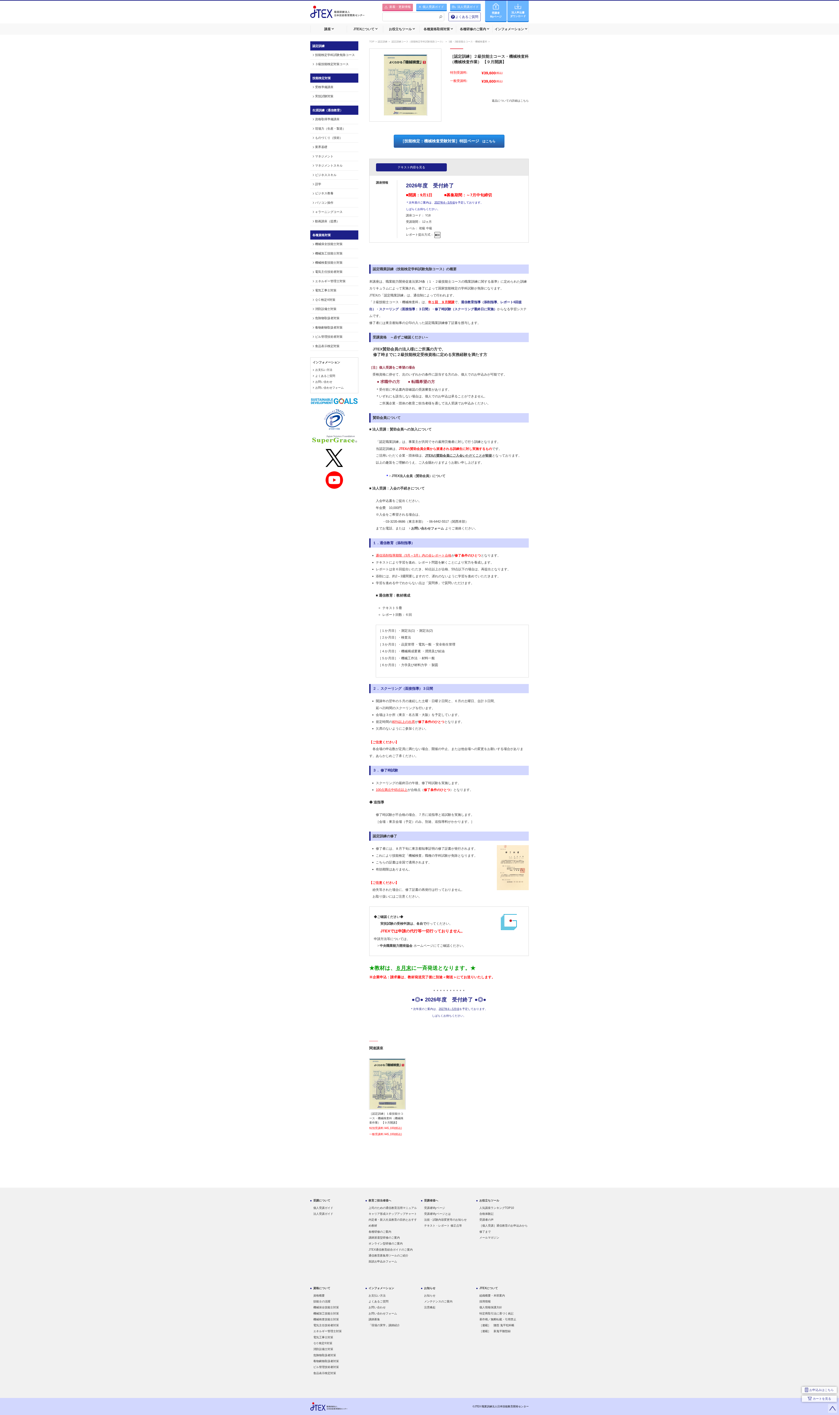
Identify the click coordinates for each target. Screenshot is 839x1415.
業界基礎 (321, 147)
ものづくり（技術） (329, 137)
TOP (371, 41)
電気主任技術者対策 (329, 271)
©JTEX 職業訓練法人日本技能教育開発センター (501, 1406)
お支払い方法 (323, 369)
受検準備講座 (324, 87)
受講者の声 (486, 1219)
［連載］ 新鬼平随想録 (495, 1331)
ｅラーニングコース (329, 212)
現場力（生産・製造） (330, 128)
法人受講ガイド (323, 1213)
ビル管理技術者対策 (329, 336)
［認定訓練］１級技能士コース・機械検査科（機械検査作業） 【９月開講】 (386, 1118)
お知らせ (429, 1295)
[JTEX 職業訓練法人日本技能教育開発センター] (337, 14)
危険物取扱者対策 (327, 318)
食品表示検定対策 (327, 346)
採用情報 (485, 1301)
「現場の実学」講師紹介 (384, 1325)
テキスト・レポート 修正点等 (443, 1225)
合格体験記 (486, 1213)
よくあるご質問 (466, 17)
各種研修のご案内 (380, 1231)
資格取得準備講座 (327, 119)
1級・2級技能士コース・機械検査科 (468, 41)
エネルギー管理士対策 (330, 281)
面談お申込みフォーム (383, 1261)
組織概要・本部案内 (492, 1295)
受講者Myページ (434, 1208)
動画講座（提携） (327, 221)
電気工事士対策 (325, 290)
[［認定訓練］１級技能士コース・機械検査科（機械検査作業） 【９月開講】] (387, 1106)
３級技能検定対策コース (332, 64)
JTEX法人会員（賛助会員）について (419, 476)
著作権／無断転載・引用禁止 (497, 1319)
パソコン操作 (324, 202)
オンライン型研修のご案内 (386, 1243)
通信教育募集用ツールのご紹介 (388, 1255)
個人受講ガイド (323, 1208)
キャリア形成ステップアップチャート (393, 1213)
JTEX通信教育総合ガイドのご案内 (391, 1249)
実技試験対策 (324, 96)
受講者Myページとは (437, 1213)
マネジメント (324, 156)
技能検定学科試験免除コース (335, 55)
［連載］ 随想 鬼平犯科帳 (496, 1325)
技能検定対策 (321, 78)
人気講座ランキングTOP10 (496, 1208)
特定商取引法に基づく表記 (496, 1313)
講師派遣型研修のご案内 (384, 1237)
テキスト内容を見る (411, 167)
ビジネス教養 (324, 193)
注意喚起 (429, 1307)
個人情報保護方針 (490, 1307)
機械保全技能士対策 (329, 244)
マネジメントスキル (329, 165)
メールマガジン (489, 1237)
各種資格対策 (321, 235)
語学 (318, 184)
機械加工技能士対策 (329, 253)
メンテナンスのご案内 (438, 1301)
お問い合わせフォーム (329, 387)
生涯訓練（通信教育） (327, 110)
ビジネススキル (325, 175)
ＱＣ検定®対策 (325, 299)
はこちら (448, 141)
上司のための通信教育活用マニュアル (393, 1208)
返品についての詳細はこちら (510, 100)
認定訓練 (382, 41)
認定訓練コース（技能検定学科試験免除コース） (418, 41)
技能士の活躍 (321, 1301)
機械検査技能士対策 (329, 262)
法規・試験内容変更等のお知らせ (445, 1219)
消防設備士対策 (325, 309)
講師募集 (374, 1319)
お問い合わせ (323, 381)
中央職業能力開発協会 (396, 945)
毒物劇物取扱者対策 (329, 327)
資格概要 (319, 1295)
